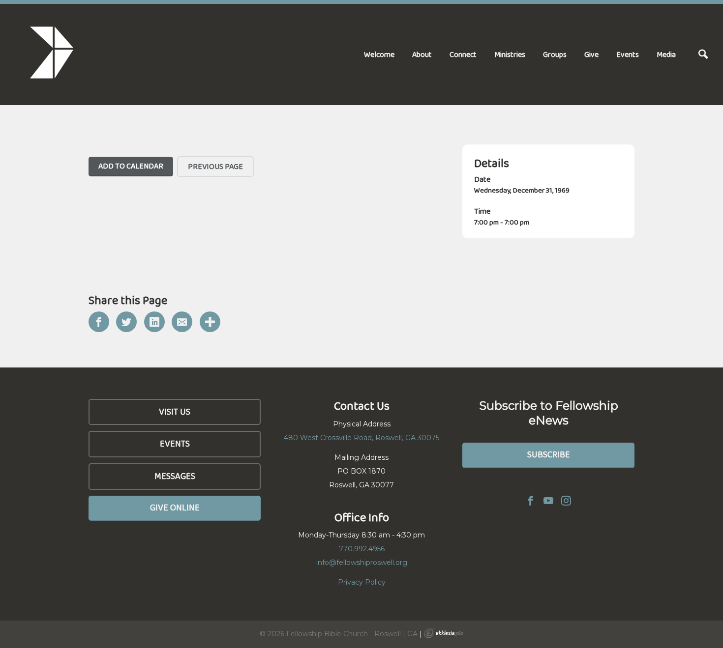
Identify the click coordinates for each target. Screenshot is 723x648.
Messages (174, 476)
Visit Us (174, 411)
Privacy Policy (362, 582)
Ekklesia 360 (443, 633)
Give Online (175, 507)
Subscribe (548, 454)
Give (591, 54)
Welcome (379, 54)
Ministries (509, 54)
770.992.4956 (362, 548)
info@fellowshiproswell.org (361, 562)
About (422, 54)
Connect (463, 54)
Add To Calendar (130, 165)
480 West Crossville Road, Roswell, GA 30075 (361, 437)
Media (666, 54)
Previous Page (215, 166)
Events (627, 54)
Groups (555, 54)
